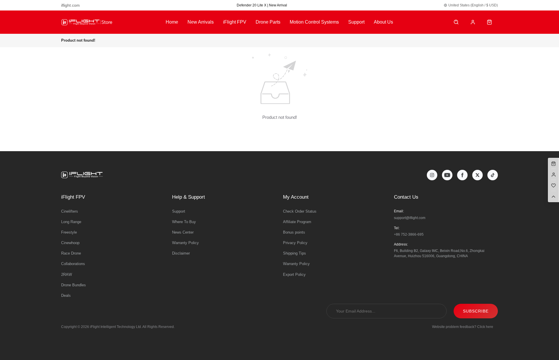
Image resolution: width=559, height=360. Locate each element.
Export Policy (294, 274)
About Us (383, 22)
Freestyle (69, 232)
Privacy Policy (295, 243)
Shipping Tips (294, 253)
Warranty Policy (185, 243)
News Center (183, 232)
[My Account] (473, 22)
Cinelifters (69, 211)
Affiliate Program (297, 222)
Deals (66, 295)
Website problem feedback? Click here (462, 327)
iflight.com (70, 5)
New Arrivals (200, 22)
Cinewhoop (70, 243)
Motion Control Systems (314, 22)
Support (356, 22)
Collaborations (73, 264)
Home (172, 22)
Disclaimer (181, 253)
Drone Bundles (73, 285)
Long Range (71, 222)
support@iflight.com (409, 218)
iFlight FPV (234, 22)
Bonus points (294, 232)
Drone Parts (268, 22)
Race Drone (71, 253)
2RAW (66, 274)
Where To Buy (184, 222)
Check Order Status (299, 211)
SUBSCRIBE (476, 311)
